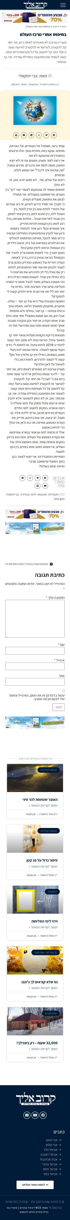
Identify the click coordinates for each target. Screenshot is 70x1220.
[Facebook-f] (43, 1115)
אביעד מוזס (50, 1169)
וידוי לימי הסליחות (44, 921)
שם (61, 644)
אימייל (59, 660)
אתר (62, 675)
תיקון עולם (59, 499)
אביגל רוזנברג (48, 1154)
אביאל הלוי (50, 1149)
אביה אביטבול (48, 1159)
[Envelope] (27, 1115)
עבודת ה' (24, 494)
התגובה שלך (55, 597)
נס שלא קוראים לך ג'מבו (40, 981)
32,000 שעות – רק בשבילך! (37, 1042)
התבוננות (42, 494)
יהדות (33, 494)
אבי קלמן (51, 1145)
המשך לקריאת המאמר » (43, 805)
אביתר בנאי (50, 1174)
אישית (56, 26)
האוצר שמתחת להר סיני (40, 799)
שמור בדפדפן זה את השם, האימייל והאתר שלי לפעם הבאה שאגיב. (37, 697)
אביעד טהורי (49, 1164)
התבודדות (53, 494)
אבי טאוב (51, 1140)
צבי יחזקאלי (12, 494)
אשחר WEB (42, 1207)
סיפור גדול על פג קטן (42, 860)
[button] (63, 4)
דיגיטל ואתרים (28, 1207)
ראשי (64, 26)
